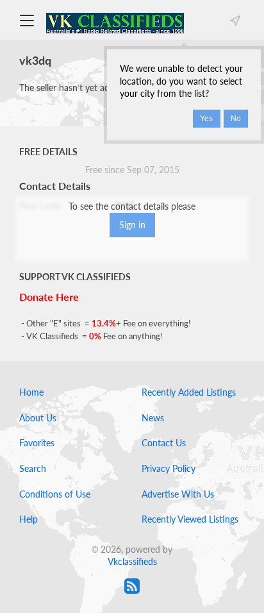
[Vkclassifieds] (115, 22)
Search (32, 468)
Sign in (132, 224)
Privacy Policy (168, 468)
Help (28, 519)
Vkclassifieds (132, 561)
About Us (37, 417)
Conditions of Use (54, 494)
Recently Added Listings (189, 392)
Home (31, 392)
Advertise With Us (178, 494)
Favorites (36, 442)
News (153, 417)
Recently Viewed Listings (190, 519)
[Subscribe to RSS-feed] (132, 586)
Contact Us (164, 442)
